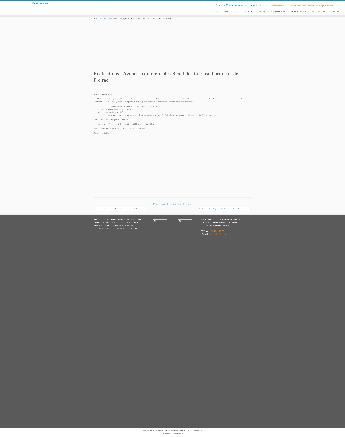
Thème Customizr (177, 433)
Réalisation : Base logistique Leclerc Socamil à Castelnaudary (224, 209)
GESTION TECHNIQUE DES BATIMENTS (265, 12)
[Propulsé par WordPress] (203, 430)
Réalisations (106, 19)
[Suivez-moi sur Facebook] (93, 5)
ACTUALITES (318, 12)
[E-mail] (96, 5)
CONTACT (336, 12)
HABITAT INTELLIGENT (226, 12)
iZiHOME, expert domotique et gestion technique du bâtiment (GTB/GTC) (169, 430)
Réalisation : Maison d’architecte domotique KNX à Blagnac (120, 209)
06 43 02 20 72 (217, 231)
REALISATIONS (298, 12)
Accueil (96, 19)
